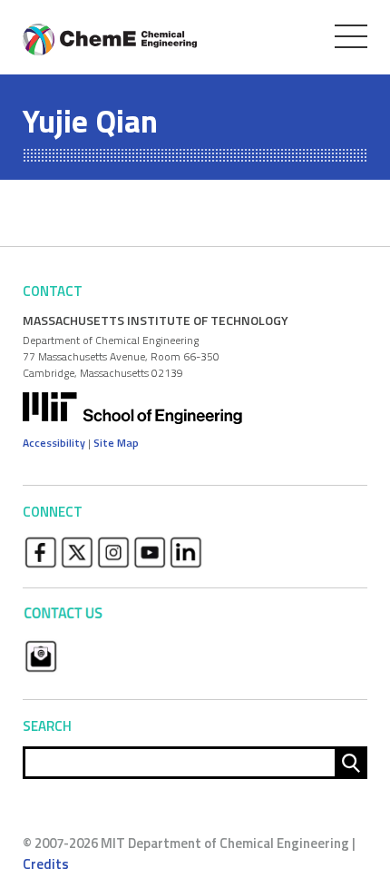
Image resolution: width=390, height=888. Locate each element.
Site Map (116, 442)
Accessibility (54, 442)
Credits (46, 863)
